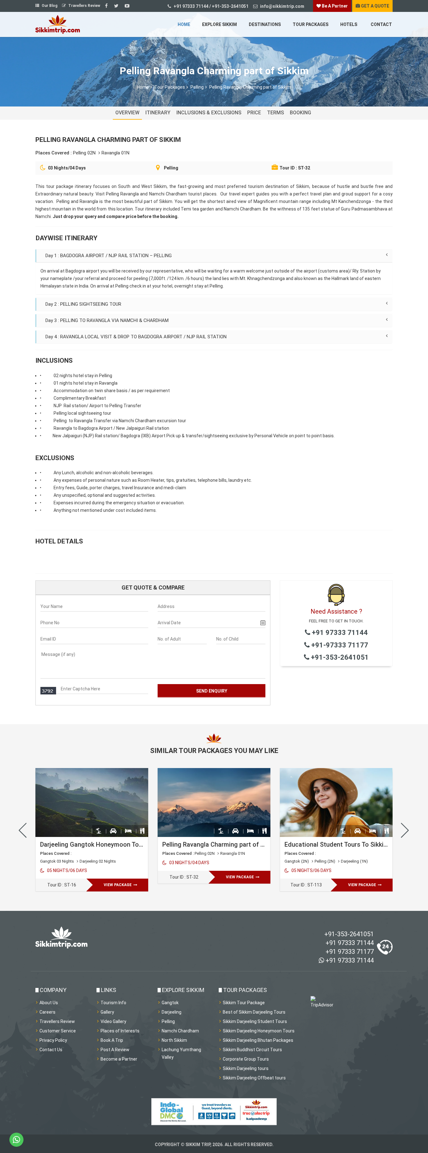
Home (184, 24)
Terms (275, 113)
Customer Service (57, 1030)
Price (254, 113)
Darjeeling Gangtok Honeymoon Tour (92, 844)
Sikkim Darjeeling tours (246, 1068)
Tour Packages (310, 24)
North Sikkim (174, 1040)
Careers (47, 1012)
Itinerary (157, 113)
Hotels (348, 24)
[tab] (214, 255)
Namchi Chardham (180, 1030)
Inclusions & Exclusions (208, 113)
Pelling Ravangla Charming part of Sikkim (220, 844)
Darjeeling (171, 1012)
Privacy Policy (53, 1040)
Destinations (265, 24)
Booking (300, 113)
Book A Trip (112, 1040)
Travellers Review (83, 5)
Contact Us (50, 1049)
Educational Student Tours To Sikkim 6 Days (346, 844)
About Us (48, 1002)
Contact (381, 24)
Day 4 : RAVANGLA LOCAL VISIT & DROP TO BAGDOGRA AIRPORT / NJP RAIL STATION (136, 337)
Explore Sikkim (219, 24)
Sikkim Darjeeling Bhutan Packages (258, 1040)
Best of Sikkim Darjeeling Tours (254, 1012)
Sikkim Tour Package (244, 1002)
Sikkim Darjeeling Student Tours (255, 1021)
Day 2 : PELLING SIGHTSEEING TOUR (83, 304)
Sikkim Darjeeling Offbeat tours (254, 1077)
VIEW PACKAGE (118, 885)
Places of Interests (120, 1030)
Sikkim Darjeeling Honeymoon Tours (259, 1030)
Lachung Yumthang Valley (181, 1053)
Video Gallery (113, 1021)
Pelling (197, 87)
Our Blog (49, 5)
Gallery (107, 1012)
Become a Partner (119, 1059)
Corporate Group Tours (246, 1059)
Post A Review (115, 1049)
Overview (127, 113)
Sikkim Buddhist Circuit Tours (252, 1049)
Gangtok (170, 1002)
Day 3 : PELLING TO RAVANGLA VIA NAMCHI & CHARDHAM (107, 320)
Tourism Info (113, 1002)
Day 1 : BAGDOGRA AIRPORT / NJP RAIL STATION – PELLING (108, 255)
